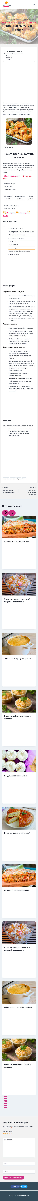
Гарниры (16, 22)
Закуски (22, 22)
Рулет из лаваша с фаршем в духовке (8, 490)
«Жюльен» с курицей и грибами (18, 659)
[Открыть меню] (34, 4)
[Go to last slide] (5, 513)
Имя (5, 1163)
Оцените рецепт (8, 1131)
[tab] (5, 1096)
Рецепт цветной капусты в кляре (13, 53)
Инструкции (9, 57)
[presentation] (19, 527)
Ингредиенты (10, 55)
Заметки (8, 59)
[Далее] (12, 513)
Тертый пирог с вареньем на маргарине (31, 491)
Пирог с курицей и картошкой (17, 833)
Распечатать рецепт (12, 176)
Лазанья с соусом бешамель (16, 542)
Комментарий (8, 1139)
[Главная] (3, 19)
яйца (23, 479)
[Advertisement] (19, 82)
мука (18, 479)
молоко (12, 479)
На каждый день (31, 22)
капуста (6, 479)
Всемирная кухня (7, 22)
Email (6, 1172)
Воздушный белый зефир (15, 776)
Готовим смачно (16, 34)
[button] (4, 226)
